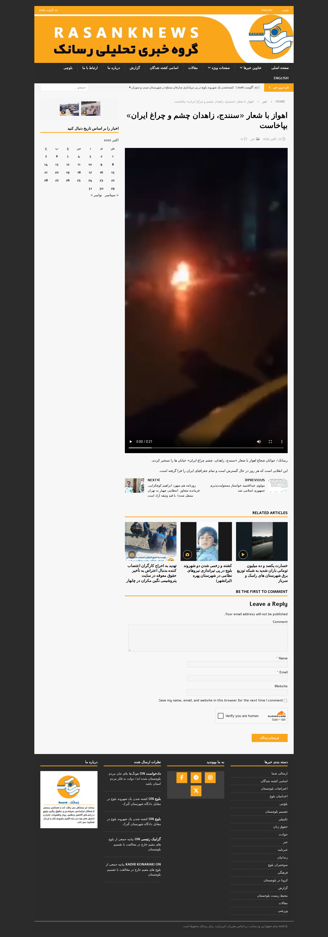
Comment (280, 622)
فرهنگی (283, 872)
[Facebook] (181, 777)
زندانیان (282, 857)
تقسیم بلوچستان (276, 811)
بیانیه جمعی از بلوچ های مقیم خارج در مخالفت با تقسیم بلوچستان (135, 844)
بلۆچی (283, 804)
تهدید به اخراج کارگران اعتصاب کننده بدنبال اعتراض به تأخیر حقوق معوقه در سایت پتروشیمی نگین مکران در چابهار (151, 573)
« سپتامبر (112, 195)
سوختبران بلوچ (278, 865)
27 (57, 180)
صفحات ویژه (221, 68)
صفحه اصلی (280, 68)
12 (67, 164)
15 (113, 172)
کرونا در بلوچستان (276, 880)
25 (79, 180)
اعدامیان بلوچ (279, 796)
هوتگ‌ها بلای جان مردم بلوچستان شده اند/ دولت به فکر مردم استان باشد (135, 779)
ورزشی (283, 911)
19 (67, 172)
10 (90, 164)
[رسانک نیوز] (164, 60)
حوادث (283, 834)
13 (57, 164)
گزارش (135, 68)
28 (46, 180)
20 (57, 172)
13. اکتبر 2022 (272, 139)
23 (101, 180)
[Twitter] (196, 790)
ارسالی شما (280, 773)
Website (281, 686)
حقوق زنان (280, 827)
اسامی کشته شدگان (164, 68)
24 (90, 180)
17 (90, 172)
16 (101, 172)
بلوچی (285, 10)
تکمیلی (283, 819)
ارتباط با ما (90, 68)
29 (113, 188)
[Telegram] (196, 777)
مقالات (193, 68)
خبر (252, 139)
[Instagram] (210, 777)
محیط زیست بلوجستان (272, 896)
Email (283, 672)
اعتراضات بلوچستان (274, 788)
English (266, 10)
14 (46, 164)
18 (79, 172)
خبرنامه (283, 850)
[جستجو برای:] (64, 87)
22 (113, 180)
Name (283, 658)
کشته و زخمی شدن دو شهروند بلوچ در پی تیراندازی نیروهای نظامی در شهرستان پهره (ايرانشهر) (208, 573)
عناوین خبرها (252, 68)
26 (68, 180)
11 (79, 164)
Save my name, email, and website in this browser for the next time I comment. (220, 700)
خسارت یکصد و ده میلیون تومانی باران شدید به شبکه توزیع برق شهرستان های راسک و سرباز (262, 573)
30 (101, 188)
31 (90, 188)
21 (46, 172)
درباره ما (114, 68)
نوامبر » (96, 195)
